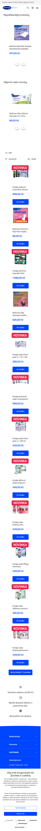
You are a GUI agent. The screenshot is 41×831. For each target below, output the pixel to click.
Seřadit (33, 159)
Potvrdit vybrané (20, 808)
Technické (10, 820)
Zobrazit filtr (13, 159)
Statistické (33, 820)
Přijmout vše (20, 814)
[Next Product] (24, 63)
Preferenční (21, 820)
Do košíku (20, 202)
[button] (20, 736)
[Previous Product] (17, 63)
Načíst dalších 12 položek (20, 672)
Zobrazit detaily (19, 827)
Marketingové (23, 823)
